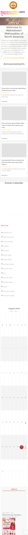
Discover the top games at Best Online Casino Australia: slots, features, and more (13, 125)
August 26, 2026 (7, 92)
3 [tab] (14, 22)
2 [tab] (13, 22)
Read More (4, 101)
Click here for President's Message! (14, 58)
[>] (14, 21)
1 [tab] (11, 22)
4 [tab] (16, 22)
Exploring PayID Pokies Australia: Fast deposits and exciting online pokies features (13, 162)
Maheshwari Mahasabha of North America (13, 13)
